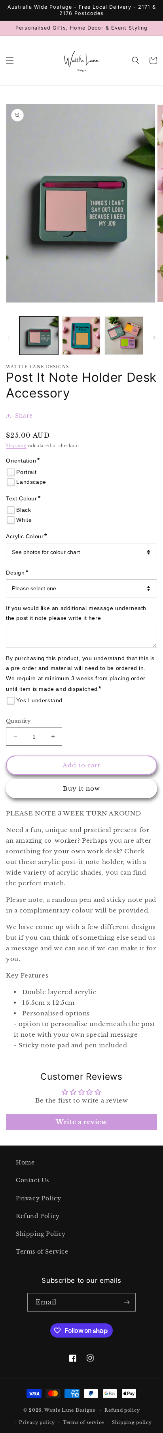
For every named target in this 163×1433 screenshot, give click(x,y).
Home (25, 1162)
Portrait (26, 472)
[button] (10, 60)
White (24, 520)
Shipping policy (132, 1422)
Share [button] (24, 415)
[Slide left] (8, 337)
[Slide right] (154, 337)
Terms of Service (42, 1251)
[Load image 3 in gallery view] (123, 335)
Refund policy (122, 1410)
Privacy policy (37, 1422)
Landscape (31, 482)
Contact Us (32, 1180)
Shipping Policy (41, 1233)
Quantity (18, 721)
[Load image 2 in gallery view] (81, 335)
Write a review (81, 1122)
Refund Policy (38, 1216)
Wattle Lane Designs (69, 1410)
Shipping (16, 445)
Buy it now (81, 788)
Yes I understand (39, 700)
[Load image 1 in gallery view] (38, 335)
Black (23, 510)
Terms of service (83, 1422)
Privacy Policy (38, 1198)
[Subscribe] (126, 1302)
